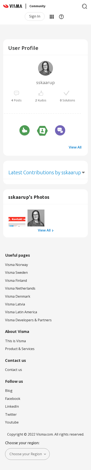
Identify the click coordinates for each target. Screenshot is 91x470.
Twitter (11, 414)
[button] (16, 218)
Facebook (12, 398)
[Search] (84, 6)
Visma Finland (16, 280)
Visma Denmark (17, 296)
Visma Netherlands (20, 288)
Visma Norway (16, 264)
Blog (8, 390)
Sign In (34, 16)
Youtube (12, 422)
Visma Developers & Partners (28, 320)
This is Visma (15, 341)
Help (61, 16)
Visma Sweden (16, 272)
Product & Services (19, 348)
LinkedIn (12, 406)
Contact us (13, 369)
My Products (52, 16)
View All (75, 147)
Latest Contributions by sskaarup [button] (44, 172)
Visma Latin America (21, 312)
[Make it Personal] (42, 131)
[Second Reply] (60, 131)
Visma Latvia (15, 304)
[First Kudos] (24, 131)
